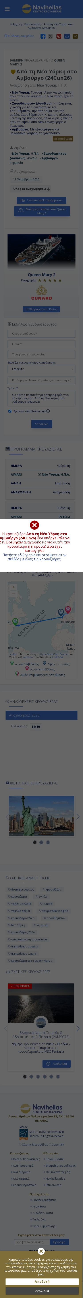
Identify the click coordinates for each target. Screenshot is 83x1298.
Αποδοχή (42, 1281)
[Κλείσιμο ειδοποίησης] (41, 1251)
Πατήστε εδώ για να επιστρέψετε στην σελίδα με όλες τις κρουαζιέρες (34, 556)
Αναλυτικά (42, 1291)
